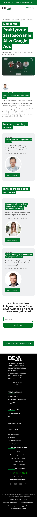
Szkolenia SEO (18, 461)
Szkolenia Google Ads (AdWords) (18, 455)
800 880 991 (10, 2)
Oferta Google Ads (13, 434)
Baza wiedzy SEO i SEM (14, 423)
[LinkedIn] (20, 486)
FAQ (9, 420)
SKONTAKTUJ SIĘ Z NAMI (17, 383)
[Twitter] (15, 486)
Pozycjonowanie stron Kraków (17, 399)
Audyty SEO (11, 403)
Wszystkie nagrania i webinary (22, 19)
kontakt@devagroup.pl (24, 2)
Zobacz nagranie (12, 175)
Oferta (18, 452)
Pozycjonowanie (12, 396)
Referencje (11, 417)
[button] (33, 8)
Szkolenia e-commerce (18, 464)
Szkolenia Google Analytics (18, 458)
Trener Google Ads (13, 444)
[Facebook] (10, 486)
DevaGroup (6, 19)
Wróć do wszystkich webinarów (17, 343)
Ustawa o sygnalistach (22, 506)
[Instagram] (25, 486)
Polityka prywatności (27, 502)
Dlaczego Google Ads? (14, 440)
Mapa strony (11, 506)
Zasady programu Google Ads (18, 499)
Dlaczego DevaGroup (14, 413)
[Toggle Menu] (23, 8)
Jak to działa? (11, 437)
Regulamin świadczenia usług (11, 502)
